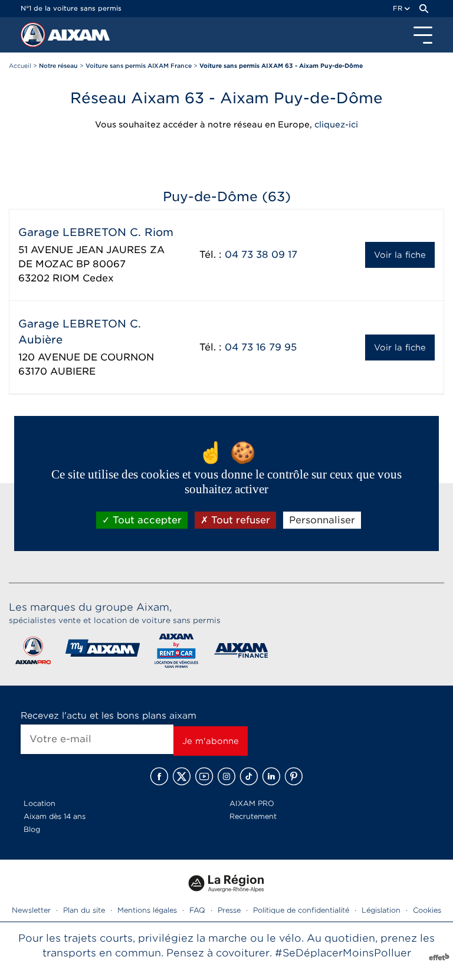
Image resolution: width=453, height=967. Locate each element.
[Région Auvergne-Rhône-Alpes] (226, 896)
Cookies (427, 910)
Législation (381, 910)
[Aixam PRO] (33, 653)
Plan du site (84, 910)
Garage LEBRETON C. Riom (95, 232)
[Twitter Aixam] (182, 776)
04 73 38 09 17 (261, 254)
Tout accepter (146, 520)
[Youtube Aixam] (204, 776)
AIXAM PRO (251, 803)
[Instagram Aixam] (226, 776)
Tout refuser (239, 520)
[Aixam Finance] (242, 652)
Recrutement (253, 816)
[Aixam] (34, 37)
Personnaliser (322, 520)
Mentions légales (147, 910)
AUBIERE (73, 371)
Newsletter (31, 910)
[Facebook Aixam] (159, 776)
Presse (229, 910)
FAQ (197, 910)
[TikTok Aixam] (249, 776)
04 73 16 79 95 (261, 347)
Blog (32, 829)
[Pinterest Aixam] (294, 776)
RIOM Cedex (83, 278)
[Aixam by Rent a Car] (177, 653)
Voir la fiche (400, 255)
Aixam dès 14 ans (55, 816)
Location (39, 803)
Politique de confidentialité (301, 910)
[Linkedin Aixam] (271, 776)
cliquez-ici (336, 124)
